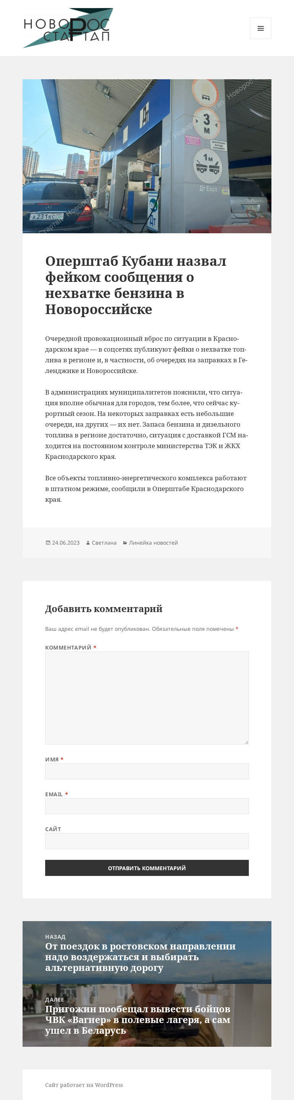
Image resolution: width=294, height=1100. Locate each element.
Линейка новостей (153, 542)
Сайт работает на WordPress (84, 1085)
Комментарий (70, 647)
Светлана (104, 542)
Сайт (53, 829)
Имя (54, 759)
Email (56, 794)
